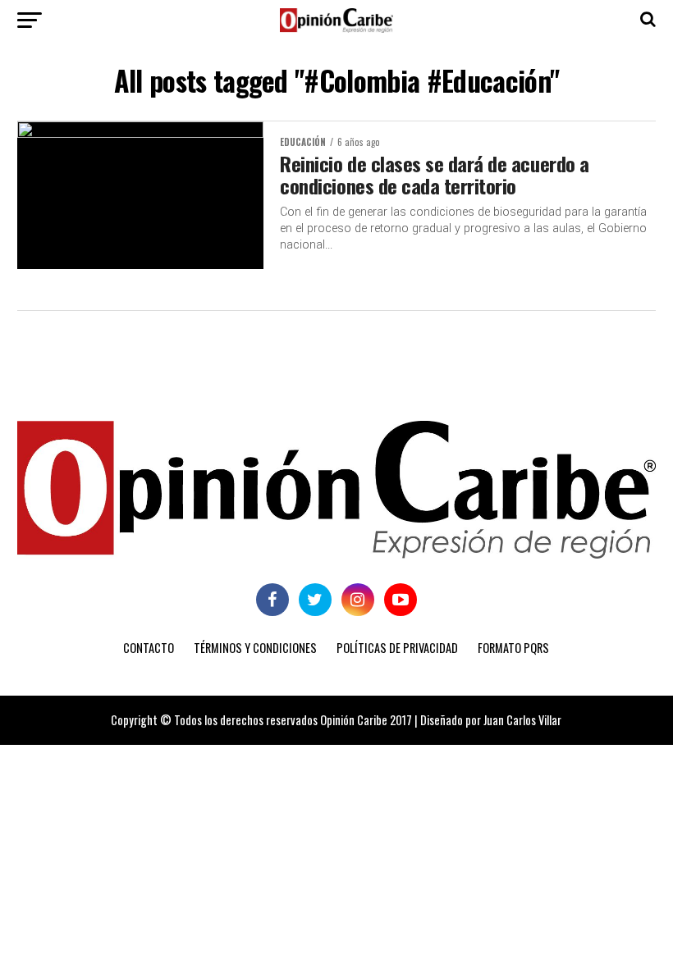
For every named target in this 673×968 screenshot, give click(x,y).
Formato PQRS (513, 647)
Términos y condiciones (255, 647)
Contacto (148, 647)
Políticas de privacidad (397, 647)
